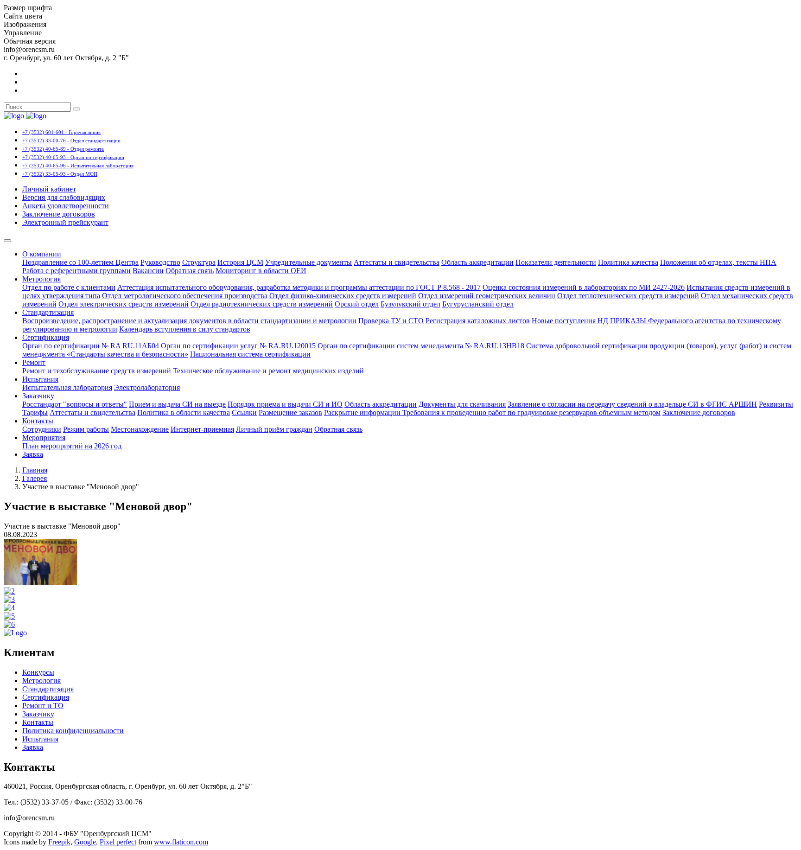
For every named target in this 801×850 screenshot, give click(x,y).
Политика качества (628, 262)
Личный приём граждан (274, 429)
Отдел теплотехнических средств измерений (628, 296)
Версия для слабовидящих (63, 197)
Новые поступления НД (570, 321)
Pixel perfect (118, 842)
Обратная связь (189, 271)
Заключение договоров (58, 214)
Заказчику (38, 396)
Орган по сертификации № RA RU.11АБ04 (90, 346)
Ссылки (244, 412)
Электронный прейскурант (65, 222)
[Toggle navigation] (7, 240)
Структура (199, 262)
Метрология (41, 279)
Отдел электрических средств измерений (123, 304)
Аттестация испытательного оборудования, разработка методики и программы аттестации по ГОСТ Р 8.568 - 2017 (299, 287)
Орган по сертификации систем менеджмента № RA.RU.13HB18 (421, 346)
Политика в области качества (183, 412)
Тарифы (35, 412)
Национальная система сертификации (250, 354)
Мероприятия (43, 437)
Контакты (37, 421)
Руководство (160, 262)
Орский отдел (357, 304)
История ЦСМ (240, 262)
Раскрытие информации (363, 412)
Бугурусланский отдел (478, 304)
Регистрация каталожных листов (478, 321)
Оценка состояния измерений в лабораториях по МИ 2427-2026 (584, 287)
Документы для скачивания (462, 404)
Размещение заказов (290, 412)
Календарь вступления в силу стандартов (184, 329)
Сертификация (45, 337)
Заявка (32, 454)
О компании (41, 254)
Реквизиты (776, 404)
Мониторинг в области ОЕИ (261, 271)
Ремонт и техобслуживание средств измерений (96, 371)
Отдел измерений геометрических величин (486, 296)
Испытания (40, 379)
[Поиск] (76, 109)
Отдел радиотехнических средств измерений (262, 304)
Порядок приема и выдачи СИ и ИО (285, 404)
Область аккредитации (477, 262)
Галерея (34, 478)
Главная (34, 470)
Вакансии (148, 271)
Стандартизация (48, 312)
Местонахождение (140, 429)
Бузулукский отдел (410, 304)
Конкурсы (38, 672)
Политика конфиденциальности (73, 731)
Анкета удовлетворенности (65, 206)
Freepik (59, 842)
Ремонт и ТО (43, 705)
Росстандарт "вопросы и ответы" (74, 404)
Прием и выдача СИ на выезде (177, 404)
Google (85, 842)
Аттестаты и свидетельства (396, 262)
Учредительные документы (308, 262)
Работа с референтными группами (76, 271)
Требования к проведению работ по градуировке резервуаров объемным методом (531, 412)
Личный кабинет (49, 189)
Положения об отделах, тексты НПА (718, 262)
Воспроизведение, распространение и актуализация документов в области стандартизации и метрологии (189, 321)
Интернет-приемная (202, 429)
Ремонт (33, 362)
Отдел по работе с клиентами (68, 287)
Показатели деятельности (555, 262)
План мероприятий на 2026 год (71, 446)
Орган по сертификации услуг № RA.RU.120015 (238, 346)
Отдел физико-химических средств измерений (342, 296)
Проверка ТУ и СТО (391, 321)
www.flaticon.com (181, 842)
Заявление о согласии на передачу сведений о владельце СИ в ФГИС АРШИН (632, 404)
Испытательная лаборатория (67, 387)
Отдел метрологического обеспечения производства (184, 296)
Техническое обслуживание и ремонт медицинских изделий (268, 371)
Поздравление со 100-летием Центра (80, 262)
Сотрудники (41, 429)
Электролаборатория (147, 387)
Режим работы (86, 429)
